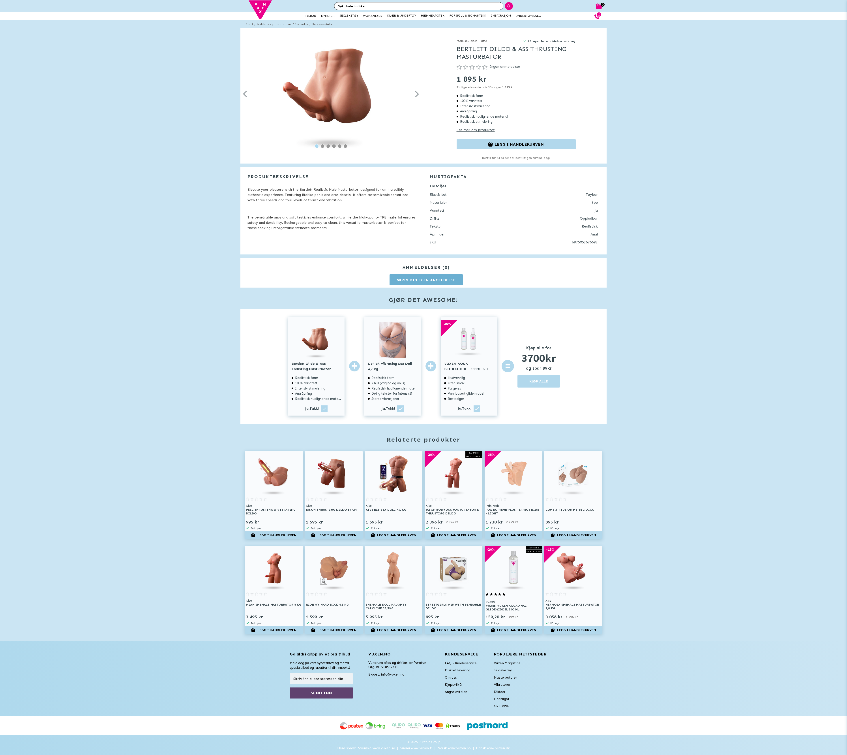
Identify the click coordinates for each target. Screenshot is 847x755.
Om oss (451, 678)
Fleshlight (501, 699)
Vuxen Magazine (507, 663)
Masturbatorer (505, 678)
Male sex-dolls (322, 24)
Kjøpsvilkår (454, 685)
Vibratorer (502, 685)
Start (249, 24)
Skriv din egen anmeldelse (426, 280)
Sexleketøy (264, 24)
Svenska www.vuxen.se (376, 748)
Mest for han (282, 24)
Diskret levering (457, 670)
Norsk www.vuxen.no (454, 748)
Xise (484, 41)
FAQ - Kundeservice (461, 663)
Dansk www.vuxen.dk (493, 748)
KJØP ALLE (538, 381)
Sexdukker (301, 24)
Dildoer (500, 692)
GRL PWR (502, 706)
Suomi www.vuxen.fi (416, 748)
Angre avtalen (456, 692)
